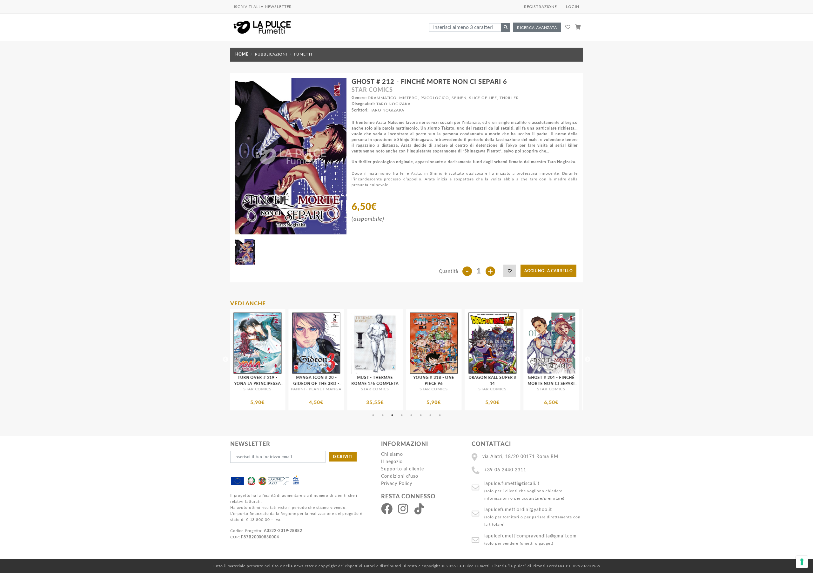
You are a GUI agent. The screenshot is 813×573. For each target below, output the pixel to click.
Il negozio (392, 461)
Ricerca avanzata (537, 28)
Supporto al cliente (402, 469)
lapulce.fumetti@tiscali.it (512, 483)
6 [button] (421, 415)
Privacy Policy (396, 483)
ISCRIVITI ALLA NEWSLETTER (263, 7)
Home (241, 54)
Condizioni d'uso (399, 476)
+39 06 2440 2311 (505, 470)
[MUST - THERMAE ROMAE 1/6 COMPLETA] (276, 343)
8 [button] (440, 415)
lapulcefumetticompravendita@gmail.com (530, 536)
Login (572, 7)
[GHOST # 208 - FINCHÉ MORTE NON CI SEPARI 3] (570, 343)
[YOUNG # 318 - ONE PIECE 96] (335, 343)
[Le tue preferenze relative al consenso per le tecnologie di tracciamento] (802, 562)
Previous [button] (225, 359)
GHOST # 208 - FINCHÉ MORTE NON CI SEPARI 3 (570, 384)
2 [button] (383, 415)
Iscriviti (343, 457)
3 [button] (392, 415)
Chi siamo (392, 454)
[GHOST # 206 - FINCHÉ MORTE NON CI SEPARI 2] (511, 343)
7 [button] (430, 415)
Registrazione (540, 7)
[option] (276, 359)
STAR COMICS (372, 90)
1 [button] (373, 415)
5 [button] (411, 415)
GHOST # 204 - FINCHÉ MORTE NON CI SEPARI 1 (452, 384)
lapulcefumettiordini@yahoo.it (518, 509)
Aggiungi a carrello (548, 271)
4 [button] (402, 415)
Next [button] (587, 359)
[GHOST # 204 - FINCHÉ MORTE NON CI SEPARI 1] (452, 343)
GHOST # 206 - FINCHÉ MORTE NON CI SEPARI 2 (511, 384)
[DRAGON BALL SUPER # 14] (394, 343)
